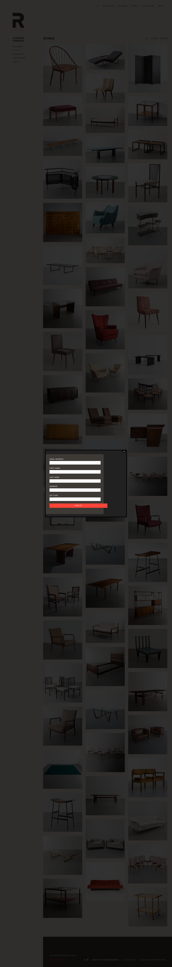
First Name (54, 468)
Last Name (54, 477)
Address (53, 486)
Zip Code (53, 495)
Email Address (56, 459)
